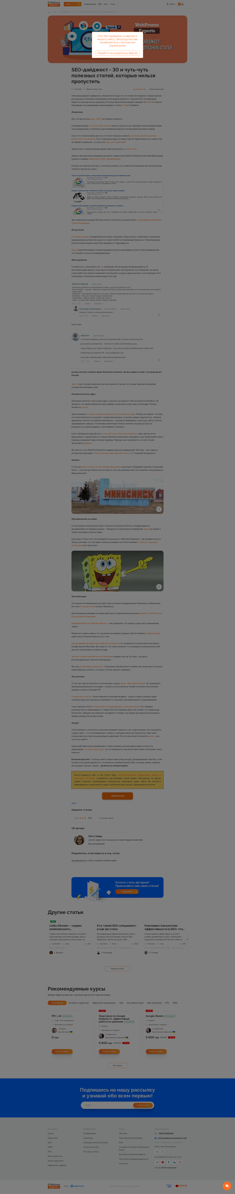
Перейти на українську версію (117, 53)
